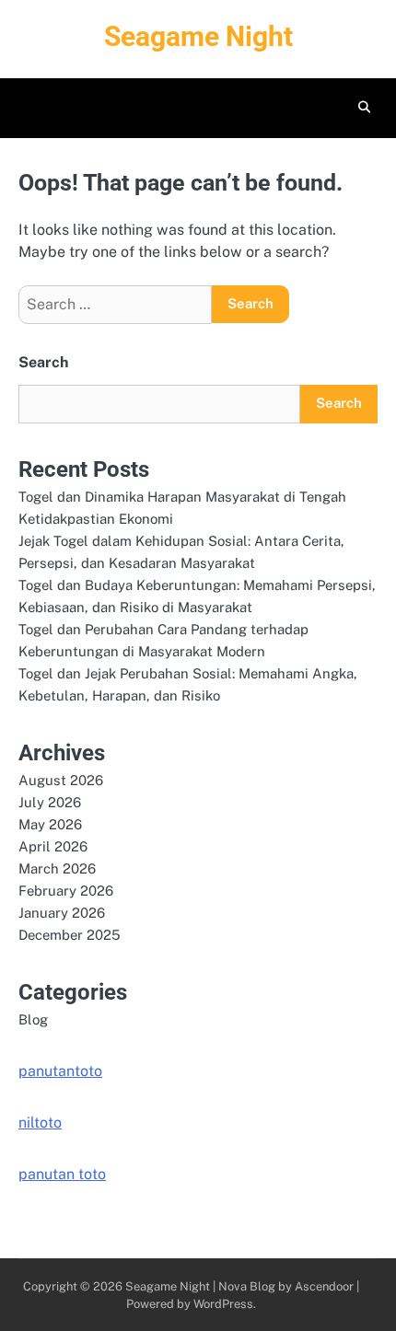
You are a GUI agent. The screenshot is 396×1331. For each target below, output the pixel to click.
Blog (33, 1019)
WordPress (223, 1304)
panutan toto (62, 1174)
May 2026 (50, 824)
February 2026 (65, 890)
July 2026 (49, 802)
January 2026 (61, 912)
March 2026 (57, 868)
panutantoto (60, 1071)
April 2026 (52, 846)
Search (43, 362)
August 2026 (60, 780)
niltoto (40, 1122)
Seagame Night (198, 36)
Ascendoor (324, 1286)
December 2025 (69, 935)
